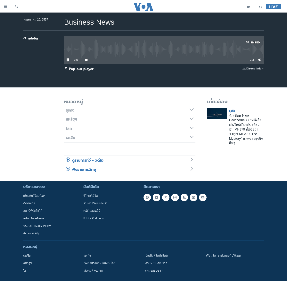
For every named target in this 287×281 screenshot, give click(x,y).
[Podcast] (193, 197)
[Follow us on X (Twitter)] (165, 197)
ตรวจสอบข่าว (153, 270)
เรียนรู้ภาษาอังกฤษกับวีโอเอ (223, 255)
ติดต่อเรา (29, 203)
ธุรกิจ (232, 111)
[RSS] (184, 197)
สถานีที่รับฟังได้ (32, 210)
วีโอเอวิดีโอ (90, 195)
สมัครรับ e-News (34, 218)
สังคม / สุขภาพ (93, 270)
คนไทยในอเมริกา (156, 263)
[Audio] (260, 7)
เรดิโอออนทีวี (91, 210)
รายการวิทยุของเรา (95, 203)
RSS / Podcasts (93, 218)
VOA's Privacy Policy (37, 225)
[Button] (30, 39)
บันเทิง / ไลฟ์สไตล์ (156, 255)
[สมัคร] (202, 197)
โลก (25, 270)
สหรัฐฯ (27, 263)
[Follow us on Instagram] (175, 197)
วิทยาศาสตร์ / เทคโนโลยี (99, 263)
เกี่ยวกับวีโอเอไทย (34, 195)
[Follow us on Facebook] (147, 197)
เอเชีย (27, 255)
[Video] (248, 7)
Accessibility (31, 233)
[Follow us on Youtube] (156, 197)
